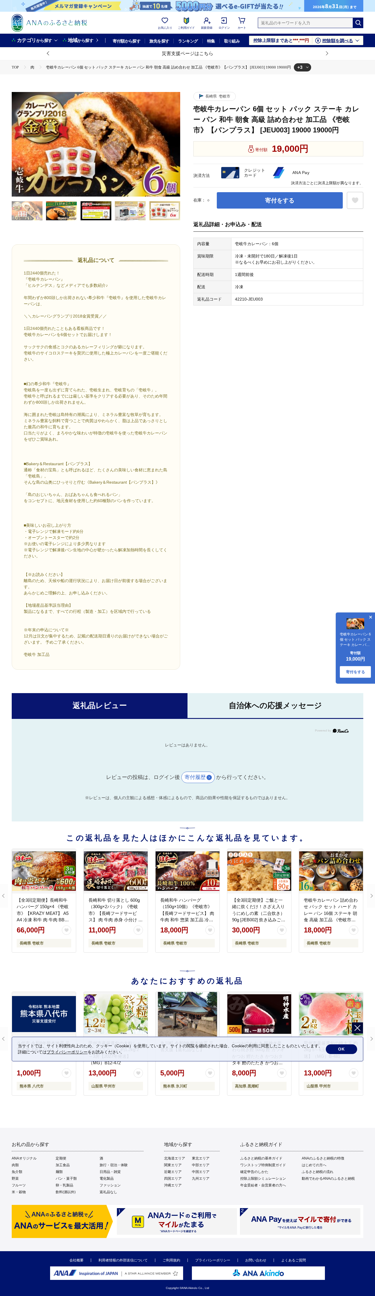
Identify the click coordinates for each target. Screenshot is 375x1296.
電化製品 (107, 1178)
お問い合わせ (255, 1260)
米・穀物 (19, 1192)
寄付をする (279, 200)
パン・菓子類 (66, 1178)
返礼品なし (108, 1192)
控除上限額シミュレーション (263, 1178)
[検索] (358, 23)
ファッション (110, 1185)
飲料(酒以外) (66, 1192)
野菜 (15, 1178)
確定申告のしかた (254, 1172)
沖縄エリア (173, 1185)
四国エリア (173, 1178)
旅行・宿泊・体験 (114, 1165)
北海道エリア (174, 1158)
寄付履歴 (195, 777)
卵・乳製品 (64, 1185)
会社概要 (76, 1260)
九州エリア (200, 1178)
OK (341, 1049)
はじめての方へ (314, 1165)
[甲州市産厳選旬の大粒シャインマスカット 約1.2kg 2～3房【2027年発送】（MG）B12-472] (116, 1014)
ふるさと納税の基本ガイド (261, 1158)
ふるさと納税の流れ (317, 1172)
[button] (48, 53)
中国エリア (200, 1172)
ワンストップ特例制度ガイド (263, 1165)
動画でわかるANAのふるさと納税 (328, 1178)
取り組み (232, 41)
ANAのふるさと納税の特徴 (323, 1158)
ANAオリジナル (24, 1158)
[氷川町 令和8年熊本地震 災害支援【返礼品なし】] (187, 1014)
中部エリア (200, 1165)
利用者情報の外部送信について (123, 1260)
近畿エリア (173, 1172)
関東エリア (173, 1165)
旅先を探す (159, 41)
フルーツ (19, 1185)
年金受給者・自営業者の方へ (263, 1185)
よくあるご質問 (293, 1260)
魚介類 (17, 1172)
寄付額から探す (126, 41)
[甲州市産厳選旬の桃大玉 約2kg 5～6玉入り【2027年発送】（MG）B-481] (331, 1014)
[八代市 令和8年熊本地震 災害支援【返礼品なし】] (44, 1014)
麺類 (59, 1172)
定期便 (61, 1158)
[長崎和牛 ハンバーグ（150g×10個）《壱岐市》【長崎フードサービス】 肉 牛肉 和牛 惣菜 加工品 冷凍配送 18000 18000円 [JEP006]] (187, 871)
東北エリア (200, 1158)
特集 (211, 41)
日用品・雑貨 (110, 1172)
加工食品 (63, 1165)
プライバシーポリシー (212, 1260)
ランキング (188, 41)
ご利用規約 (171, 1260)
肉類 (15, 1165)
